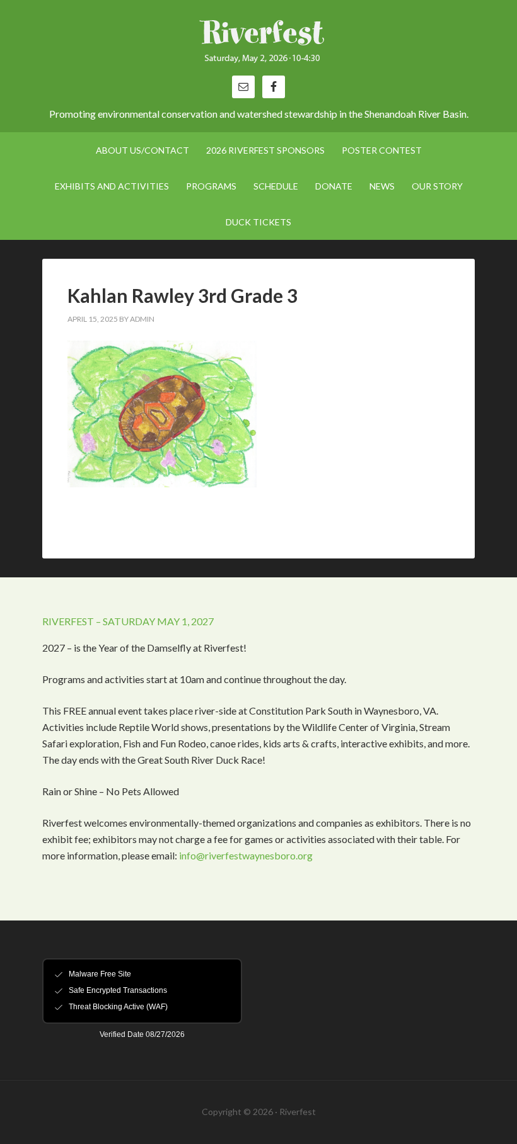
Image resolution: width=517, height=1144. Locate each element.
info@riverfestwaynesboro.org (246, 855)
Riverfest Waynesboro (258, 44)
